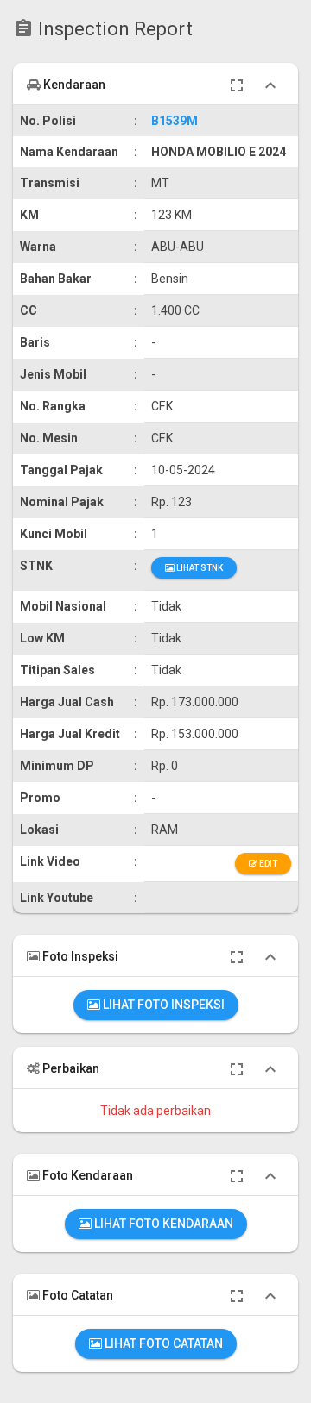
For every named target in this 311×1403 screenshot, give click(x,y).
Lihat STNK (199, 568)
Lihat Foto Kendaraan (162, 1224)
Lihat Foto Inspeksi (162, 1005)
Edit (267, 863)
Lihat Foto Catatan (162, 1343)
